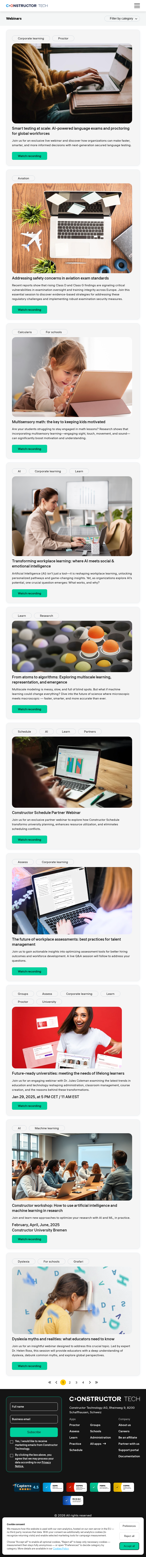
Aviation (23, 178)
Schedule (24, 731)
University (49, 1002)
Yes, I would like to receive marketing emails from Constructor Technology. (36, 1444)
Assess (23, 862)
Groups (23, 994)
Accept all (129, 1546)
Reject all (129, 1536)
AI (19, 471)
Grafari (78, 1261)
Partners (90, 731)
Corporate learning (31, 38)
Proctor (63, 38)
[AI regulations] (73, 1501)
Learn (79, 471)
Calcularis (25, 332)
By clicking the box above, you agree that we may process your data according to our (34, 1460)
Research (46, 616)
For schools (54, 332)
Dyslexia (23, 1261)
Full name (18, 1406)
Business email (21, 1419)
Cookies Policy (61, 1548)
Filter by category (121, 18)
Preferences (129, 1526)
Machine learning (47, 1128)
